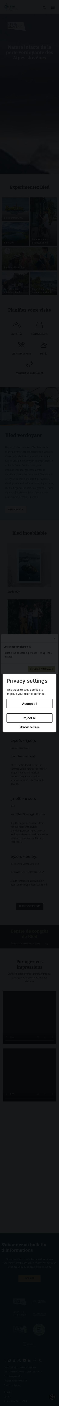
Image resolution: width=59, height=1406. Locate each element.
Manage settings (29, 727)
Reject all (29, 718)
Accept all (29, 704)
